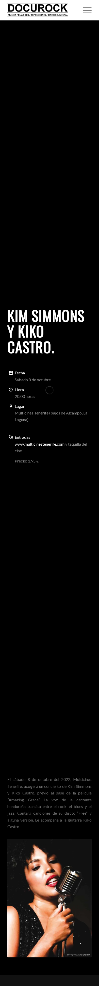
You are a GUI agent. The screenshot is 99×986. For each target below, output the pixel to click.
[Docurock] (41, 10)
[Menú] (85, 10)
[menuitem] (85, 10)
